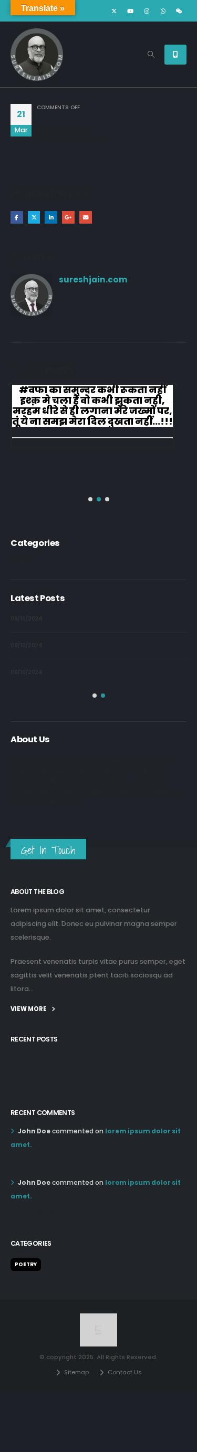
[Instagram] (146, 11)
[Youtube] (130, 11)
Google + (68, 217)
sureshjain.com (93, 279)
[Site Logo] (37, 54)
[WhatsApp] (162, 11)
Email (85, 217)
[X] (114, 11)
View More (29, 1009)
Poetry (22, 560)
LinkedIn (51, 217)
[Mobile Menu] (175, 55)
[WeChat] (179, 11)
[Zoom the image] (98, 1318)
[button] (151, 54)
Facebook (17, 217)
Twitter (34, 217)
